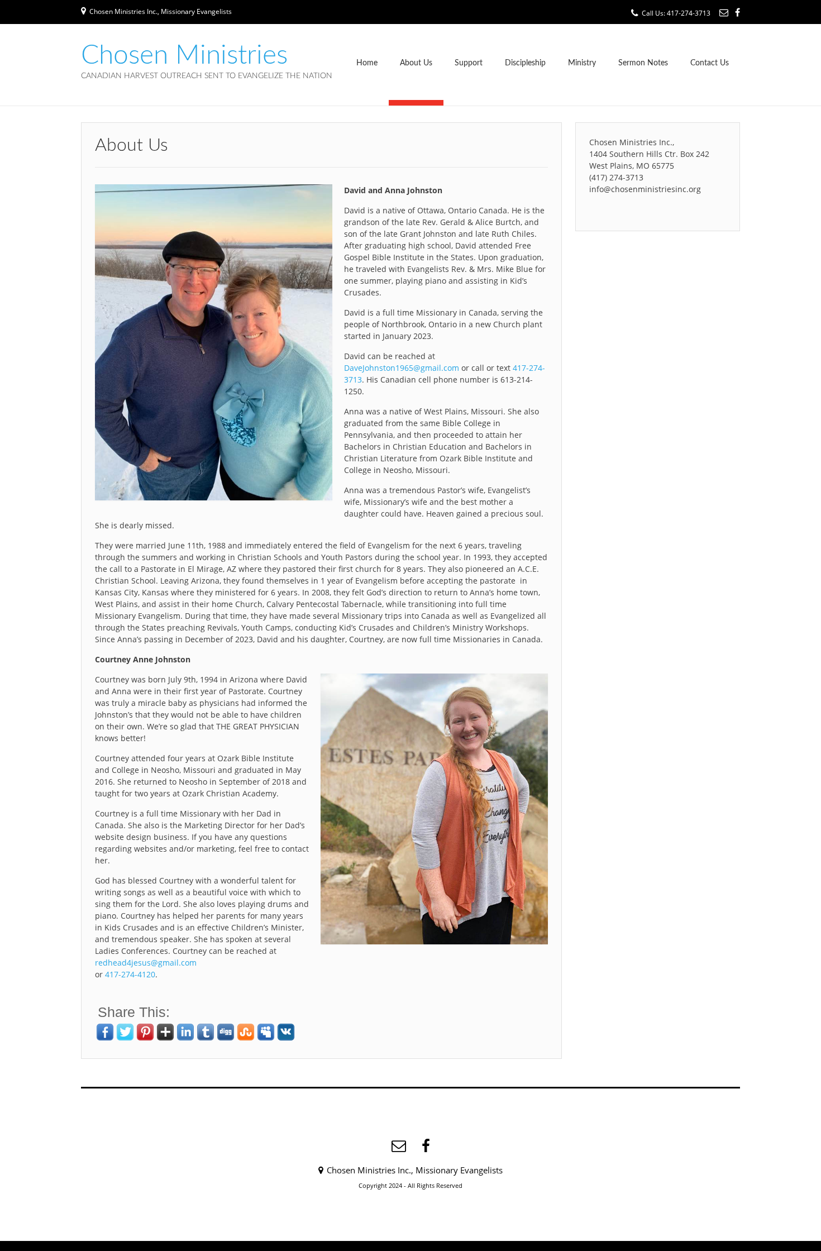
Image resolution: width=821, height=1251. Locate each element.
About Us (416, 63)
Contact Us (709, 63)
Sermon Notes (643, 63)
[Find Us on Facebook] (737, 12)
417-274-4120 (130, 974)
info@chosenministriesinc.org (645, 189)
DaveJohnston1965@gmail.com (401, 367)
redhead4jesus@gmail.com (146, 962)
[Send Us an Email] (723, 12)
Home (367, 63)
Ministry (582, 63)
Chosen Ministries (184, 55)
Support (469, 63)
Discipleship (525, 63)
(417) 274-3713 (616, 177)
